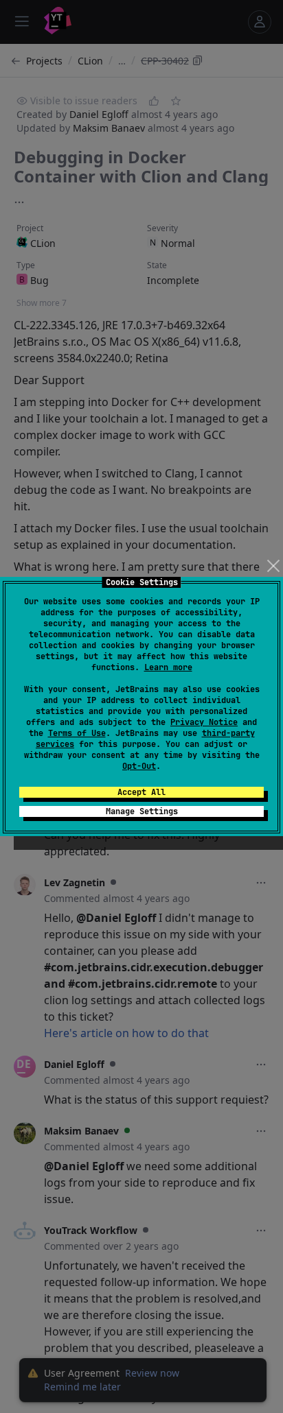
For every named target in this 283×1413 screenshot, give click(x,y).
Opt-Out (139, 766)
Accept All (141, 792)
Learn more (168, 667)
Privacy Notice (204, 722)
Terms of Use (77, 733)
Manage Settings (142, 811)
